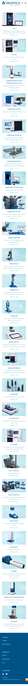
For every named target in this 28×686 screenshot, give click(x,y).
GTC (3, 662)
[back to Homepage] (11, 3)
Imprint (4, 655)
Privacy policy (6, 659)
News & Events (6, 644)
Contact (4, 640)
